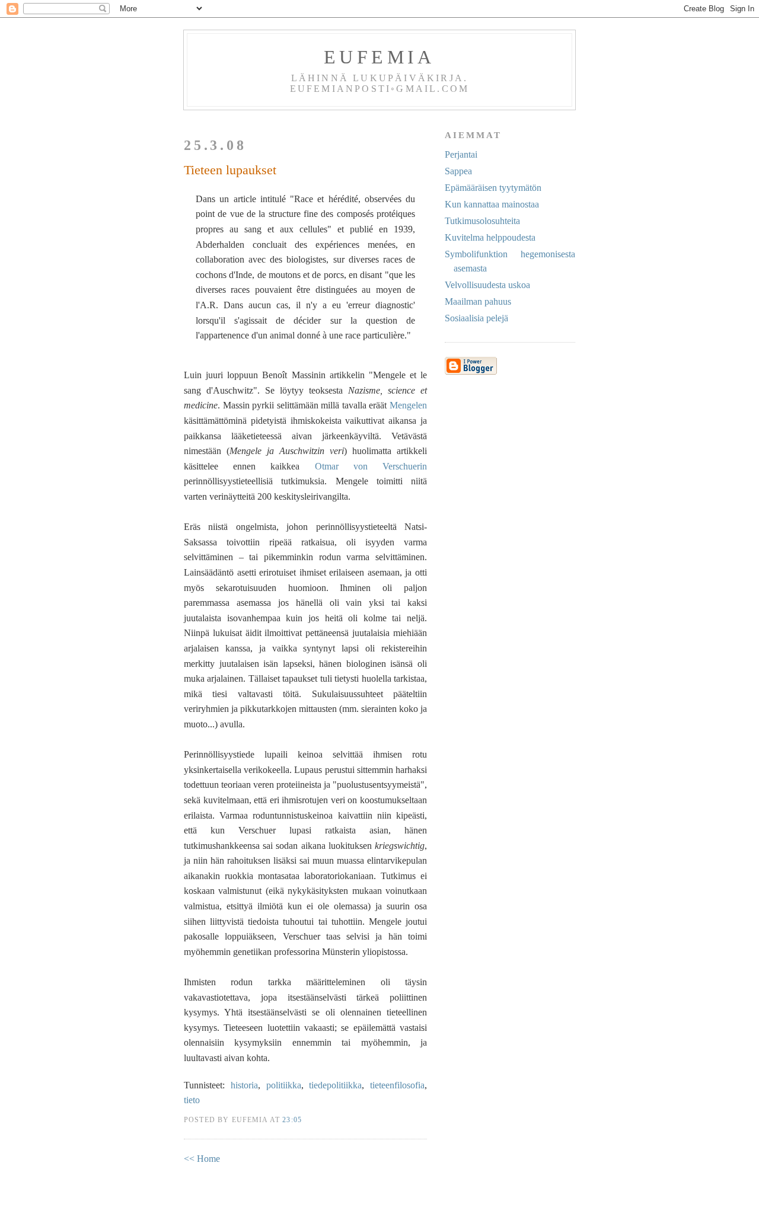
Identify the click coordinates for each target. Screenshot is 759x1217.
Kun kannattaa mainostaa (492, 204)
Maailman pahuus (478, 301)
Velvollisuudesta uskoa (487, 285)
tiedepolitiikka (335, 1085)
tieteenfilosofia (397, 1085)
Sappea (458, 171)
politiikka (283, 1085)
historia (244, 1085)
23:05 (292, 1120)
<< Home (202, 1159)
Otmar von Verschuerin (371, 466)
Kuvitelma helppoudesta (490, 237)
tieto (192, 1100)
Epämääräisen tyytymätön (493, 188)
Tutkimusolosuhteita (482, 221)
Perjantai (461, 154)
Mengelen (408, 405)
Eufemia (379, 57)
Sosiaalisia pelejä (476, 318)
